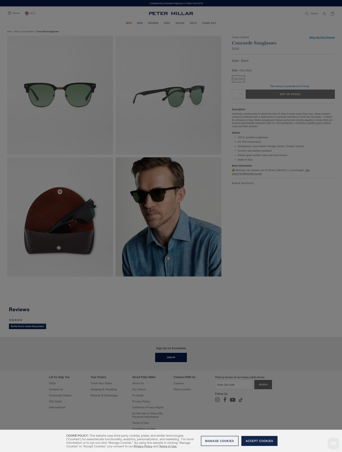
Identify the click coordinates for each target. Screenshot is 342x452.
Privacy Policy (143, 446)
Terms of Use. (168, 446)
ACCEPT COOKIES (259, 441)
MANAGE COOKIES (219, 441)
